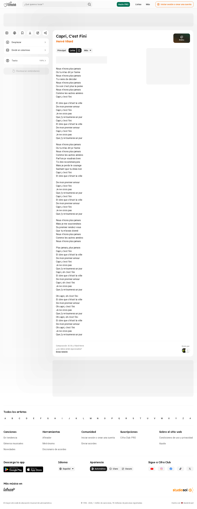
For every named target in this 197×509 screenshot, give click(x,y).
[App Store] (34, 469)
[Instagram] (161, 468)
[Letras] (9, 489)
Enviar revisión (62, 352)
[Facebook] (170, 468)
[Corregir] (37, 33)
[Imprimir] (14, 33)
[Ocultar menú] (6, 33)
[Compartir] (45, 33)
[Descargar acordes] (30, 33)
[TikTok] (180, 468)
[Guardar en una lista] (22, 33)
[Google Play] (13, 469)
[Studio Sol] (183, 490)
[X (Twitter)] (190, 468)
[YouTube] (151, 468)
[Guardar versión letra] (79, 50)
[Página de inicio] (9, 4)
